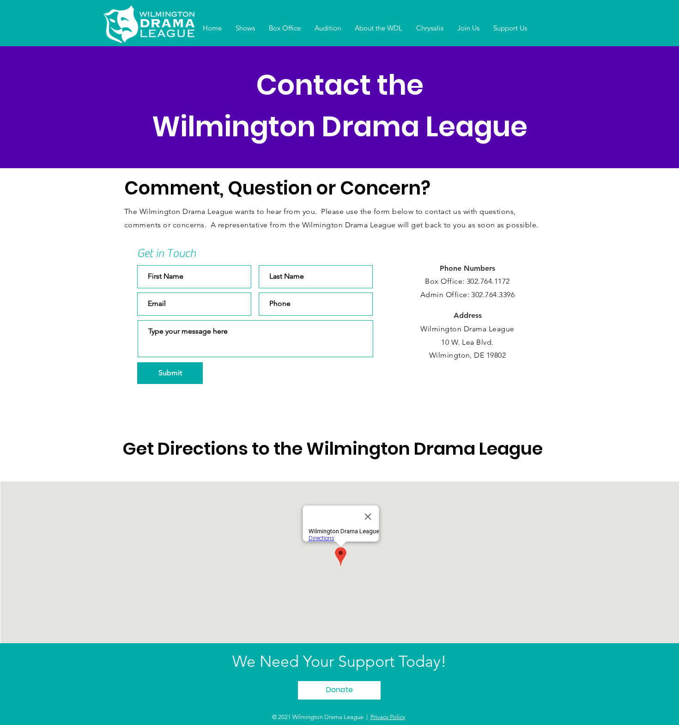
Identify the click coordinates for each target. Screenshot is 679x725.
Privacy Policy (387, 716)
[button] (245, 28)
